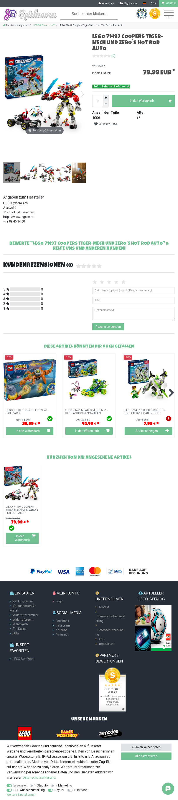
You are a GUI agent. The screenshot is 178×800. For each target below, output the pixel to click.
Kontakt (104, 607)
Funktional (81, 790)
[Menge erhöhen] (106, 98)
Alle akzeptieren (146, 756)
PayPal (59, 790)
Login (59, 601)
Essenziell (20, 785)
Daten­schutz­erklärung (38, 777)
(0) (113, 56)
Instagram (63, 625)
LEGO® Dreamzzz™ (43, 25)
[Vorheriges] (6, 94)
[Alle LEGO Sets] (25, 733)
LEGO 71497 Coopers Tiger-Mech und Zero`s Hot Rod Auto (22, 510)
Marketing (65, 785)
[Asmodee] (110, 733)
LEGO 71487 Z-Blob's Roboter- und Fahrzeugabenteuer (145, 412)
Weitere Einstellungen (21, 794)
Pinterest (62, 634)
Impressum (106, 643)
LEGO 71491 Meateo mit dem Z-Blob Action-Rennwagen (86, 412)
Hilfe (16, 633)
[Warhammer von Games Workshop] (67, 733)
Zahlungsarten (23, 601)
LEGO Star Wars (23, 659)
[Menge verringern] (106, 104)
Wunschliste (107, 124)
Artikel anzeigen (146, 431)
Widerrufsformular (25, 615)
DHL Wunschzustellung (29, 790)
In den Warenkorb (142, 100)
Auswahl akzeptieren (146, 747)
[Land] (144, 3)
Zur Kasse (19, 628)
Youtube (62, 630)
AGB (102, 639)
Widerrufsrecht (23, 619)
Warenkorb (20, 624)
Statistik (42, 785)
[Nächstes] (82, 94)
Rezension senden (108, 326)
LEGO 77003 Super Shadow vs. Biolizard (27, 412)
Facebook (62, 621)
